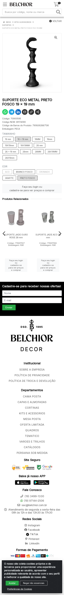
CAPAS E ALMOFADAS (32, 402)
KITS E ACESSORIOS (32, 413)
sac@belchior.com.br (34, 505)
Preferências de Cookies (19, 589)
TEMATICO (32, 435)
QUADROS (32, 430)
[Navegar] (4, 233)
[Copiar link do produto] (31, 112)
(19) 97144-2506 (34, 500)
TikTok (33, 534)
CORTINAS (32, 407)
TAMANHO (8, 133)
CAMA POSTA (32, 396)
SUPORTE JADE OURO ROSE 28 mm (16, 236)
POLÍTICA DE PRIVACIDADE (32, 375)
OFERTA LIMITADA (32, 424)
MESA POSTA (32, 419)
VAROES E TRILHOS (32, 441)
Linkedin (33, 543)
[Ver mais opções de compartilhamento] (38, 112)
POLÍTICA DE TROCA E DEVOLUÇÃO (32, 380)
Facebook (34, 529)
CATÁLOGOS (32, 447)
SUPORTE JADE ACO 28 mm (48, 236)
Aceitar (12, 583)
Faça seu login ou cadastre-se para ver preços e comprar (32, 188)
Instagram (34, 525)
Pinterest (33, 539)
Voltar (57, 21)
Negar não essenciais (33, 583)
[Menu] (5, 4)
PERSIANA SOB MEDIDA (32, 452)
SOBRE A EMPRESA (32, 369)
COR (4, 166)
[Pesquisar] (58, 12)
